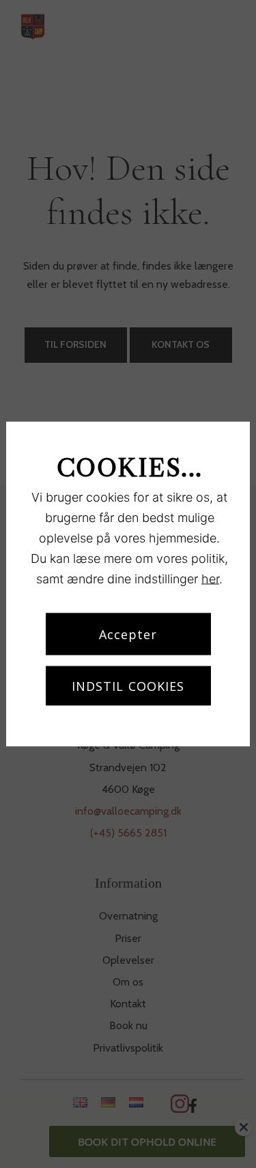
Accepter (128, 634)
